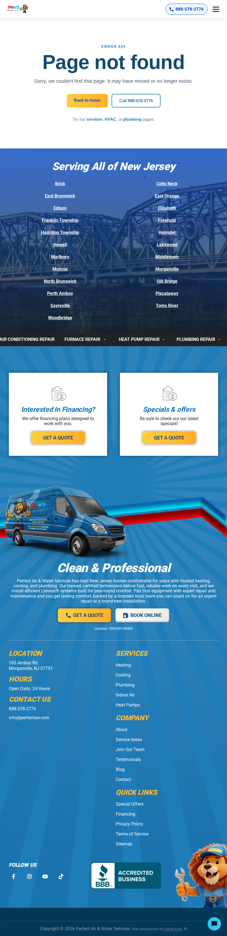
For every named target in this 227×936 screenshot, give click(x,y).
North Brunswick (60, 281)
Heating (123, 665)
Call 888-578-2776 (136, 100)
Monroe (60, 269)
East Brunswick (60, 196)
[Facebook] (13, 876)
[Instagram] (29, 876)
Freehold (167, 220)
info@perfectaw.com (29, 717)
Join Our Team (130, 749)
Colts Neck (167, 183)
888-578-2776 (22, 708)
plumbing (132, 119)
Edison (60, 208)
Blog (120, 769)
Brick (60, 183)
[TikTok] (60, 876)
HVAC (110, 119)
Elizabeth (167, 208)
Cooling (123, 675)
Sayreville (60, 305)
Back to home (87, 100)
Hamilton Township (60, 232)
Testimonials (128, 759)
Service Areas (129, 739)
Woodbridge (60, 317)
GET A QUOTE (58, 438)
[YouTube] (45, 876)
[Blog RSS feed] (185, 928)
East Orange (167, 196)
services (94, 119)
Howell (60, 244)
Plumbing (125, 685)
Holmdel (167, 232)
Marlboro (60, 256)
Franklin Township (60, 220)
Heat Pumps (128, 705)
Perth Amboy (60, 293)
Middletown (167, 256)
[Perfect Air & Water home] (23, 9)
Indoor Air (125, 695)
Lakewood (167, 244)
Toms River (167, 305)
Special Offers (129, 804)
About (121, 729)
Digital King (173, 929)
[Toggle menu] (216, 9)
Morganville (167, 269)
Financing (125, 814)
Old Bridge (167, 281)
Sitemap (124, 844)
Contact (123, 779)
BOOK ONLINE (146, 615)
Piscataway (167, 293)
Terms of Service (132, 834)
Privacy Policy (129, 824)
